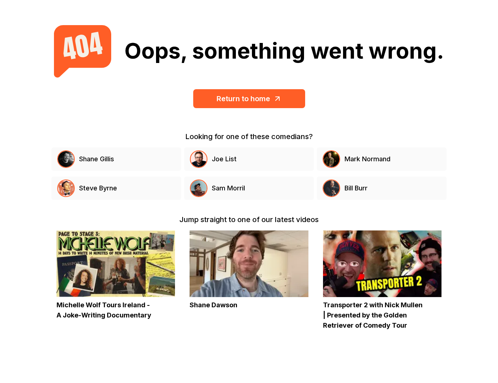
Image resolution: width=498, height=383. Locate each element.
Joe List (224, 159)
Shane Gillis (96, 159)
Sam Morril (228, 188)
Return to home (243, 98)
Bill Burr (356, 188)
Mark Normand (367, 159)
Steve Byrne (98, 188)
